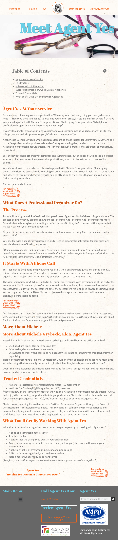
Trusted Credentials (26, 93)
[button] (20, 499)
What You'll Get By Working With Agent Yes (39, 96)
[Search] (113, 499)
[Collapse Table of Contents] (104, 71)
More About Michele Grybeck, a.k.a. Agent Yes (41, 89)
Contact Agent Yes (99, 9)
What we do (14, 9)
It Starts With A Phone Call (30, 86)
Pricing (33, 9)
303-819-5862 (49, 498)
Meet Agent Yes (77, 9)
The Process (22, 82)
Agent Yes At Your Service (29, 79)
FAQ (44, 9)
